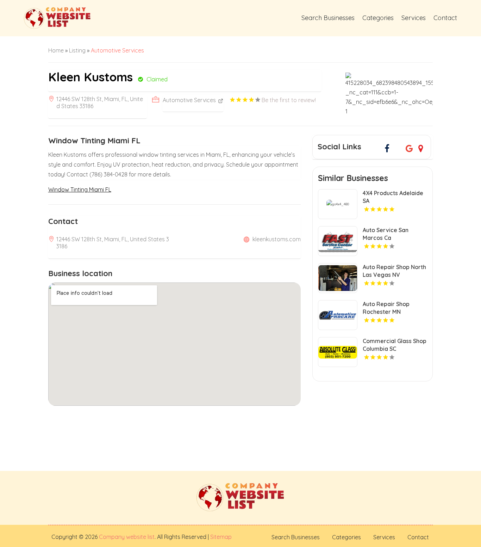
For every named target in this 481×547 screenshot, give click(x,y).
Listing (77, 50)
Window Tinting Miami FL (79, 189)
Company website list (127, 536)
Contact (445, 18)
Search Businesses (328, 18)
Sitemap (220, 536)
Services (413, 18)
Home (56, 50)
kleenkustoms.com (276, 239)
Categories (378, 18)
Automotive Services (117, 50)
